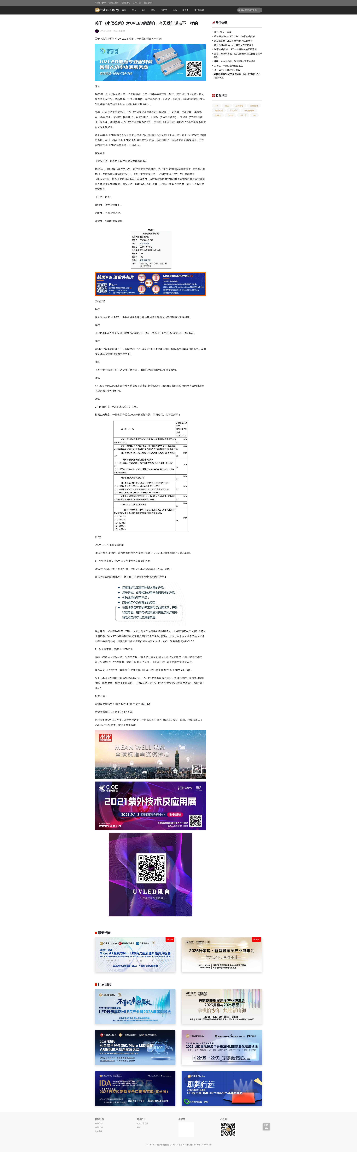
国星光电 (254, 106)
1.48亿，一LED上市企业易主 (228, 66)
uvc (216, 106)
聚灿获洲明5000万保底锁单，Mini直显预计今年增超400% (237, 76)
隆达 (227, 106)
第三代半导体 (142, 1123)
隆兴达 (218, 115)
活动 (175, 10)
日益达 (230, 115)
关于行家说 (199, 10)
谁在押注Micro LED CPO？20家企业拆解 (234, 36)
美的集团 (219, 110)
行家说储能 (125, 3)
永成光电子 (249, 110)
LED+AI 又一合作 (222, 32)
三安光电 (239, 106)
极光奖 (185, 10)
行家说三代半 (113, 3)
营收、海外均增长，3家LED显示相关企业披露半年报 (238, 55)
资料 (143, 10)
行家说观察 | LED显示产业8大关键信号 (233, 41)
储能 (139, 1127)
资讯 (134, 10)
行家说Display (100, 3)
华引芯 (243, 115)
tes (254, 115)
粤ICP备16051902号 (202, 1144)
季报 (153, 10)
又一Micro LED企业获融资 (227, 70)
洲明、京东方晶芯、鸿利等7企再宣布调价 (234, 61)
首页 (124, 10)
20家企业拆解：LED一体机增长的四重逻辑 (235, 49)
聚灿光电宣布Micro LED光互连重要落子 (234, 45)
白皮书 (164, 10)
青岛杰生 (233, 110)
